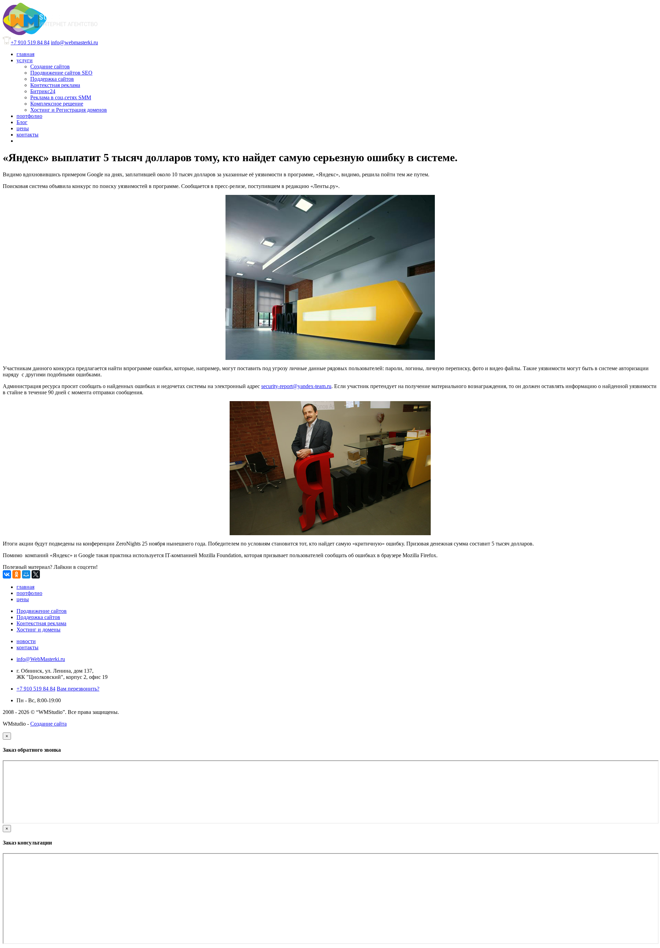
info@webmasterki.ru (74, 42)
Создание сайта (48, 724)
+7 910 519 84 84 (30, 42)
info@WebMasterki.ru (40, 659)
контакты (27, 647)
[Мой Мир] (26, 574)
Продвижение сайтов (41, 611)
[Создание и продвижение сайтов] (50, 33)
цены (22, 599)
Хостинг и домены (38, 629)
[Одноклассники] (16, 574)
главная (25, 587)
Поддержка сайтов (38, 617)
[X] (36, 574)
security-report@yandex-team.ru (296, 386)
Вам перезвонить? (78, 689)
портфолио (29, 593)
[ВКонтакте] (7, 574)
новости (26, 641)
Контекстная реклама (41, 623)
